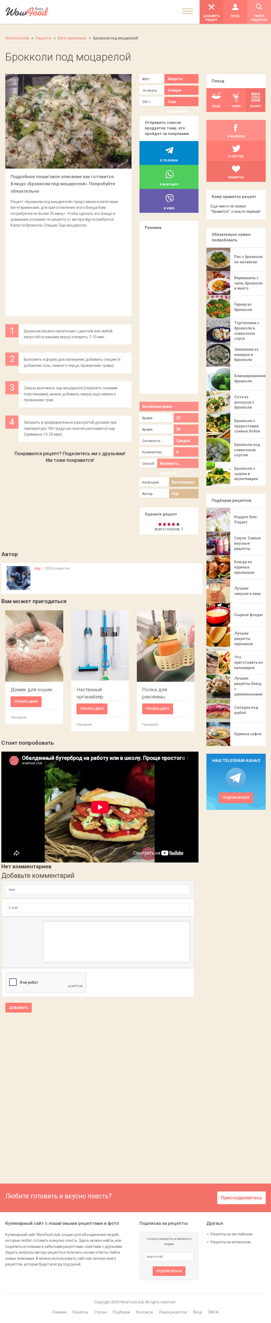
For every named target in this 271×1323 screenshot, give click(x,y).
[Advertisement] (68, 269)
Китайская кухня (157, 406)
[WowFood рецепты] (26, 12)
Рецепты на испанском (230, 1242)
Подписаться (236, 798)
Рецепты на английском (231, 1234)
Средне (183, 441)
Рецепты (80, 1312)
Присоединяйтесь (241, 1197)
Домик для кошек (31, 690)
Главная (59, 1312)
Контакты (144, 1312)
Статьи (100, 1312)
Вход (197, 1312)
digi (175, 493)
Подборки (121, 1312)
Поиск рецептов (173, 1312)
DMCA (213, 1312)
